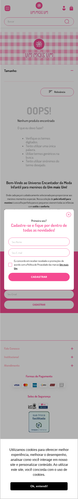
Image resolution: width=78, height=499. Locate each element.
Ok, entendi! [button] (39, 486)
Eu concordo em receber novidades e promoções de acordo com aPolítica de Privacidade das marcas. (41, 264)
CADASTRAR (39, 276)
